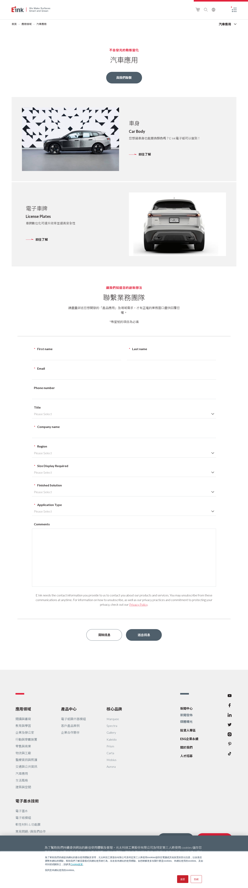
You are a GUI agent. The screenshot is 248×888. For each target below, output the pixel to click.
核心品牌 (114, 709)
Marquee (113, 719)
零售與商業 (23, 746)
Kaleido (112, 739)
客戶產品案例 (70, 725)
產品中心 (69, 709)
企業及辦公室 (25, 732)
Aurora (111, 766)
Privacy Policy (138, 604)
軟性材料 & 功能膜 (28, 824)
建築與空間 (23, 787)
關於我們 (186, 747)
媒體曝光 (186, 721)
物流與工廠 (23, 753)
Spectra (112, 725)
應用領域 (27, 24)
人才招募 (186, 756)
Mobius (111, 760)
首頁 (14, 24)
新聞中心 (186, 708)
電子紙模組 (23, 817)
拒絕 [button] (196, 879)
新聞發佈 (186, 715)
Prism (110, 746)
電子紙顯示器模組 (73, 719)
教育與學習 (23, 725)
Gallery (111, 732)
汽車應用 (22, 773)
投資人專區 (188, 730)
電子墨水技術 (27, 801)
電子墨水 (22, 811)
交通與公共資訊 (26, 766)
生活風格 (22, 780)
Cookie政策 (77, 864)
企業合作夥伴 (70, 732)
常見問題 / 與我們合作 (31, 831)
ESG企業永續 (189, 739)
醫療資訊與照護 (26, 760)
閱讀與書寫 (23, 719)
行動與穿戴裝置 (26, 739)
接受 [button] (182, 879)
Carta (110, 753)
